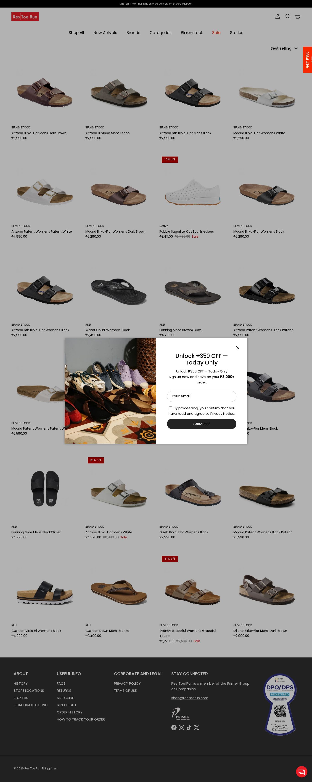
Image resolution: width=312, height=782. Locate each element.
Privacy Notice (222, 413)
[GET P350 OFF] (301, 60)
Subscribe (202, 424)
